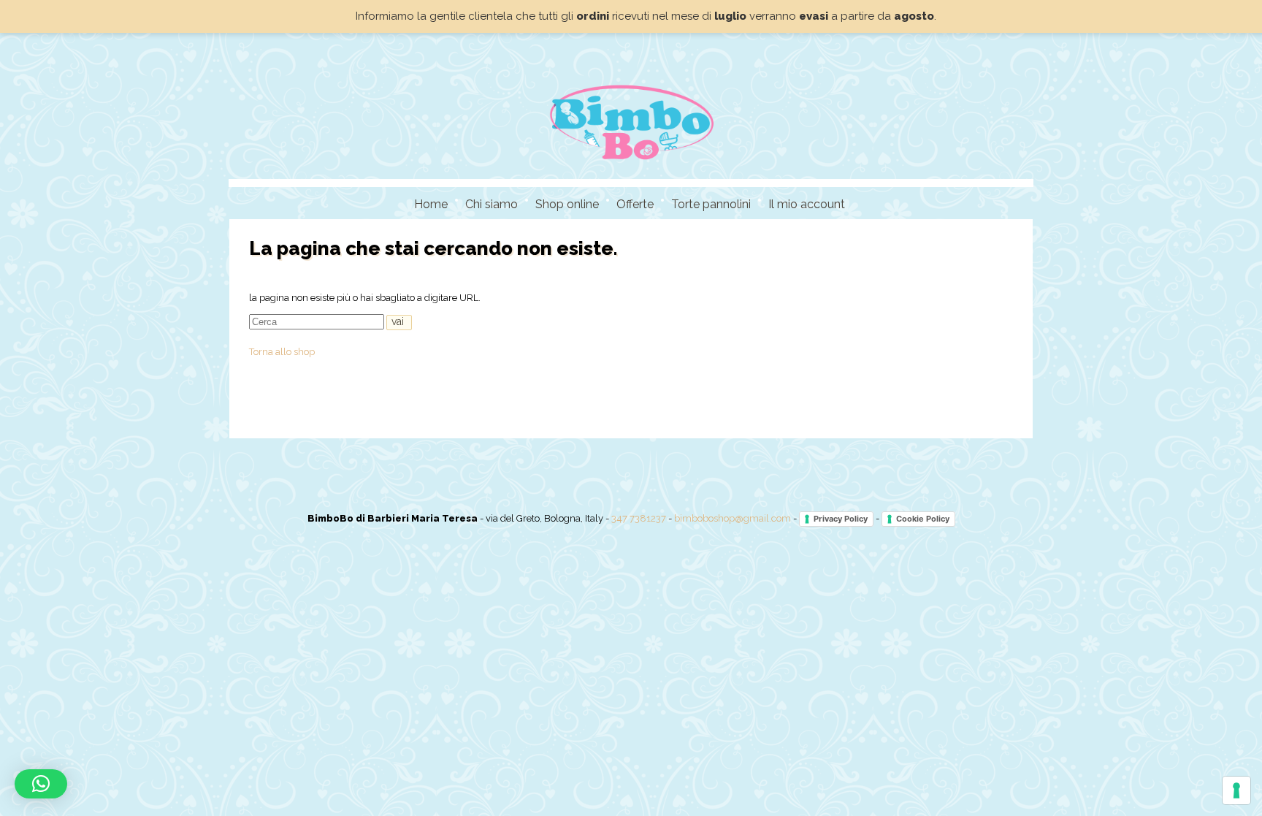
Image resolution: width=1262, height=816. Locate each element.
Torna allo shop (282, 351)
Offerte (635, 204)
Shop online (567, 204)
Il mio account (806, 204)
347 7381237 (638, 518)
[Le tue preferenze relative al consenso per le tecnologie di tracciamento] (1236, 790)
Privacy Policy (841, 519)
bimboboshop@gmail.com (732, 518)
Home (431, 204)
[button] (41, 783)
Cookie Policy (922, 519)
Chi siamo (491, 204)
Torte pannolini (711, 204)
